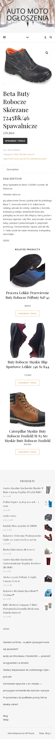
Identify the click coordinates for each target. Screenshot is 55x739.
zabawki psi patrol (38, 158)
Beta (16, 154)
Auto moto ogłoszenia (27, 14)
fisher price (13, 158)
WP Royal (29, 733)
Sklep (6, 719)
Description (13, 169)
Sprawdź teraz (15, 141)
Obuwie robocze (27, 154)
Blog (5, 715)
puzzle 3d (24, 158)
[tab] (12, 169)
